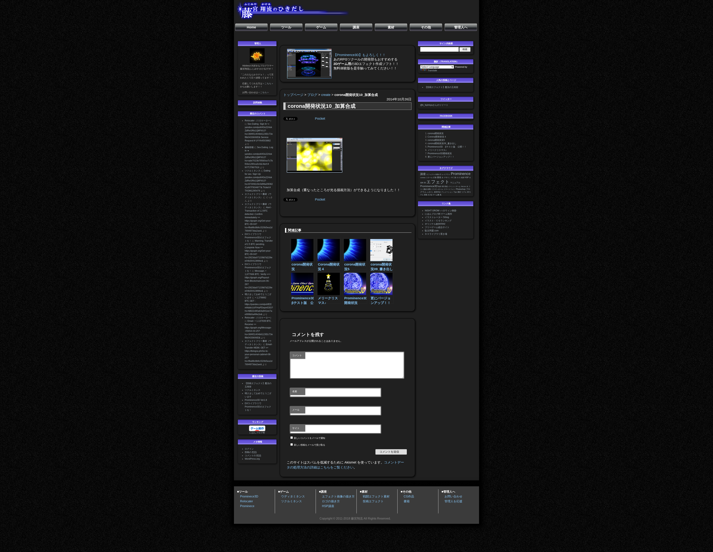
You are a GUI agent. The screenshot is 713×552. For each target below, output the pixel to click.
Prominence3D (429, 186)
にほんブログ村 (257, 432)
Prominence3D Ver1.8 (256, 400)
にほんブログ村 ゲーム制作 (438, 214)
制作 (440, 186)
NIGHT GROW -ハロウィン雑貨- (441, 210)
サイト (295, 428)
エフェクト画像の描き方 (338, 496)
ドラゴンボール (437, 189)
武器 (462, 177)
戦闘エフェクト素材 (376, 496)
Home (251, 27)
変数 (425, 195)
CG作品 (409, 496)
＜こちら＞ (268, 83)
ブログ (312, 95)
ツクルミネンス (252, 170)
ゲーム (457, 186)
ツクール (429, 177)
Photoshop (460, 189)
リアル (463, 192)
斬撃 (429, 189)
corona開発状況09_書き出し (442, 143)
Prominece (247, 506)
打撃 (435, 177)
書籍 (446, 186)
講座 (423, 174)
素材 (459, 192)
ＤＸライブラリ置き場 (436, 234)
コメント (297, 355)
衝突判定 (437, 192)
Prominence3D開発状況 (440, 153)
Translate (432, 70)
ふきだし (430, 192)
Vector (463, 186)
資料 (422, 183)
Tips (455, 192)
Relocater (246, 501)
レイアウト (446, 174)
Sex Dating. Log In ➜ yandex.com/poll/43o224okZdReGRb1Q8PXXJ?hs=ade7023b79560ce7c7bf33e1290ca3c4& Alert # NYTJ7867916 (259, 157)
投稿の (251, 452)
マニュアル (455, 182)
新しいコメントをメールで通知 (309, 438)
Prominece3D (249, 496)
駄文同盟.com (432, 230)
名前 (294, 391)
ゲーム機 (435, 195)
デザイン (447, 177)
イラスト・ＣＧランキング (438, 220)
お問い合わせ (453, 496)
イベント (451, 186)
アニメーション (447, 192)
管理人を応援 (453, 501)
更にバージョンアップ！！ (441, 156)
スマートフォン (449, 189)
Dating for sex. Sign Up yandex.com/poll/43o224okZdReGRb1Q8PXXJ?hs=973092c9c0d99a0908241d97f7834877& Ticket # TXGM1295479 (259, 180)
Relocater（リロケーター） (258, 120)
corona (422, 177)
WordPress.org (252, 459)
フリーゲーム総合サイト (437, 227)
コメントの (253, 455)
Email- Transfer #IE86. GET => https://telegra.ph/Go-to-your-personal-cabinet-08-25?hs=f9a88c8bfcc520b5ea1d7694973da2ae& (258, 354)
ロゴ (458, 177)
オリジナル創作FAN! (435, 224)
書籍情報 (249, 147)
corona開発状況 (436, 133)
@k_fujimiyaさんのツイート (434, 105)
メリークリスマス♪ (437, 150)
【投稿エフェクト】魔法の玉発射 (441, 87)
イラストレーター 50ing (437, 217)
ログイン (249, 449)
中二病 (453, 177)
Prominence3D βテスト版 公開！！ (447, 146)
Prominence (461, 174)
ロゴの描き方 (331, 501)
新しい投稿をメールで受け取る (309, 445)
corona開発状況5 (436, 140)
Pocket (320, 118)
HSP (467, 177)
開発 (439, 177)
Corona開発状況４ (437, 136)
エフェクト (438, 181)
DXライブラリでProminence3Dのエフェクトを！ (258, 237)
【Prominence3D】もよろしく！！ (359, 55)
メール (295, 409)
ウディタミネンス (293, 496)
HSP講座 (328, 506)
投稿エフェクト (373, 501)
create (326, 95)
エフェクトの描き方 (433, 174)
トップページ (293, 95)
